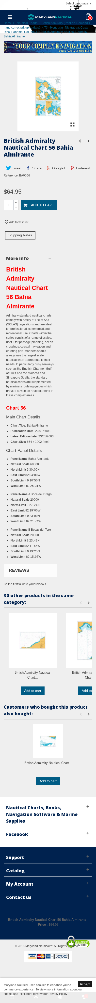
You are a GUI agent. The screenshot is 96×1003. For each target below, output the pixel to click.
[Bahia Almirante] (48, 129)
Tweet (16, 168)
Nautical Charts (27, 23)
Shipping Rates (20, 235)
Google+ (58, 168)
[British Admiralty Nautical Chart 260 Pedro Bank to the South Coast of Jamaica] (48, 741)
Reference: (11, 175)
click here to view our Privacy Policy (43, 994)
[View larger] (72, 125)
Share (36, 168)
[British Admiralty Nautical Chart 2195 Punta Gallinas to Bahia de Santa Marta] (33, 640)
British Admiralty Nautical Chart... (32, 675)
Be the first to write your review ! (25, 584)
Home (8, 23)
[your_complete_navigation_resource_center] (48, 46)
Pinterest (82, 168)
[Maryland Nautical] (50, 17)
